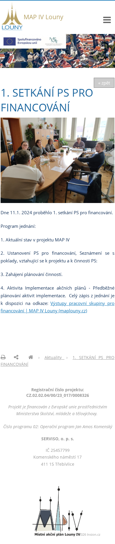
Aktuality (55, 357)
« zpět (104, 83)
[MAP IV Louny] (30, 357)
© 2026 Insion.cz (87, 534)
